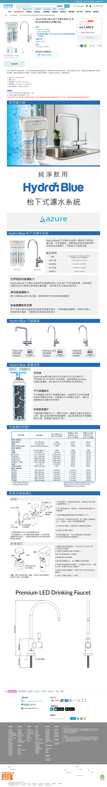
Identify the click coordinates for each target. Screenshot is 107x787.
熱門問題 (57, 744)
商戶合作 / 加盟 (26, 783)
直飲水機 (29, 729)
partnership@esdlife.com (71, 732)
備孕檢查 (10, 741)
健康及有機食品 (48, 741)
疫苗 (56, 731)
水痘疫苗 (20, 739)
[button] (32, 50)
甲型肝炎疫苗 (21, 735)
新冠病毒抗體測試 (12, 733)
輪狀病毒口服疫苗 (22, 741)
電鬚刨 (46, 749)
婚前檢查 (10, 739)
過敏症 (9, 742)
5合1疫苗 (20, 736)
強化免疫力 (37, 741)
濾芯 (28, 739)
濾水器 (31, 691)
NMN (36, 729)
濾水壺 (28, 735)
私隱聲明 (54, 783)
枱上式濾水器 (30, 731)
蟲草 (36, 733)
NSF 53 (44, 691)
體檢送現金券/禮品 (27, 9)
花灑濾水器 (29, 738)
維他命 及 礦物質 (39, 739)
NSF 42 (37, 691)
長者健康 (47, 735)
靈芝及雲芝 (37, 735)
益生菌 (36, 732)
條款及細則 (47, 783)
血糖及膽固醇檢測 (22, 749)
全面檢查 (10, 729)
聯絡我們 (34, 783)
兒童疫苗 (20, 729)
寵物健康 (47, 733)
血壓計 (19, 748)
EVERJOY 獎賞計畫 (89, 1)
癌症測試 (10, 745)
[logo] (8, 9)
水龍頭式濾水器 (30, 733)
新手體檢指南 (61, 9)
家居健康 (57, 732)
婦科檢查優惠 (46, 9)
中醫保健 (10, 752)
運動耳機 (47, 760)
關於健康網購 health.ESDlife (14, 783)
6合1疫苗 (20, 738)
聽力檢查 (10, 750)
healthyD (34, 785)
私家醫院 (54, 9)
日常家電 (47, 729)
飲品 (46, 742)
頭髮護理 (37, 751)
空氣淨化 (47, 731)
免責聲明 (60, 783)
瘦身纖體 (37, 746)
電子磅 (19, 752)
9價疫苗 (19, 731)
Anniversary (23, 785)
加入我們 (40, 783)
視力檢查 (10, 749)
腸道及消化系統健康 (39, 743)
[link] (12, 769)
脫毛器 (46, 752)
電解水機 (29, 741)
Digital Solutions (48, 785)
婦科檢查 (10, 731)
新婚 (17, 785)
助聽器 (19, 754)
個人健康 (57, 733)
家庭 (29, 785)
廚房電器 (47, 732)
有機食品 (57, 735)
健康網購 (41, 785)
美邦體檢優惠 (37, 9)
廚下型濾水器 (22, 691)
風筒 (46, 751)
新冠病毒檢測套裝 (12, 735)
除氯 (62, 691)
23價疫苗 (20, 732)
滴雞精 (36, 731)
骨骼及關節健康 (38, 748)
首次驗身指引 (58, 742)
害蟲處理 (47, 739)
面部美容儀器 (48, 748)
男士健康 (10, 736)
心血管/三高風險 (12, 738)
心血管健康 (37, 747)
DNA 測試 (10, 748)
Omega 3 (37, 738)
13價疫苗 (20, 733)
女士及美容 (37, 744)
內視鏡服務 (10, 743)
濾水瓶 (28, 736)
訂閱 (73, 718)
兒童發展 (10, 753)
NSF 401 (51, 691)
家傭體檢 (10, 746)
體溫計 (19, 751)
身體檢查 (57, 729)
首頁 (9, 12)
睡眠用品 (47, 738)
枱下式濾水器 (12, 691)
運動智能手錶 (48, 758)
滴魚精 (36, 736)
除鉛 (57, 691)
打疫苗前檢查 (11, 732)
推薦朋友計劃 (99, 1)
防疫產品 (47, 736)
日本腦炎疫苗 (21, 742)
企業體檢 (10, 755)
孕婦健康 (37, 753)
